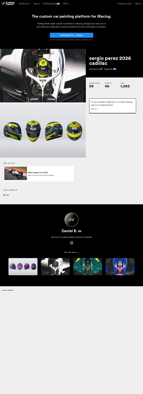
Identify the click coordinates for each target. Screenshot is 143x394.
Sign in (138, 3)
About (36, 3)
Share (7, 195)
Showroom (24, 3)
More (66, 3)
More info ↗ (90, 39)
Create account (124, 3)
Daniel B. (75, 252)
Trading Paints (51, 3)
